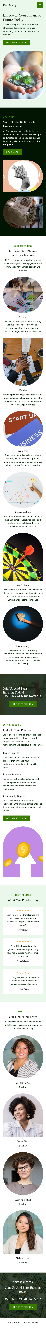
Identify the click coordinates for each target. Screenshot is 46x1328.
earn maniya (10, 5)
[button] (16, 818)
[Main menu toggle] (40, 5)
